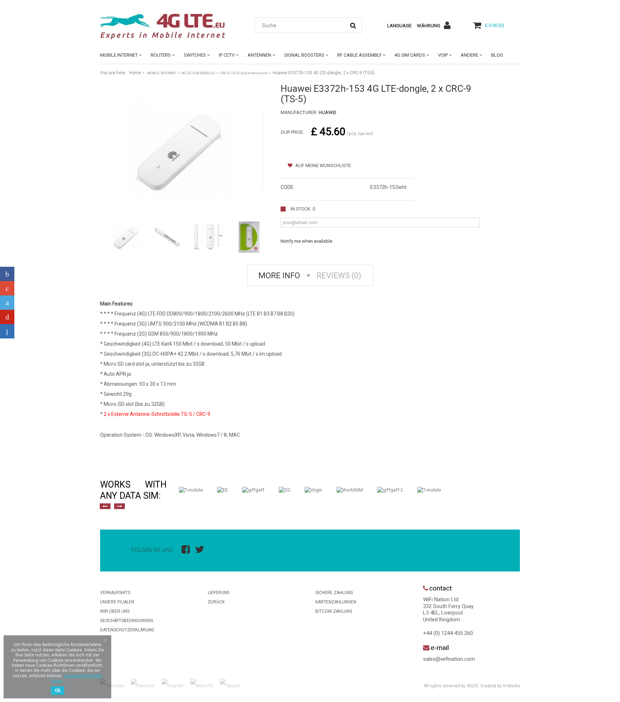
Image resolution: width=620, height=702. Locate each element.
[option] (191, 490)
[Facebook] (7, 274)
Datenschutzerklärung (127, 629)
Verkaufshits (115, 592)
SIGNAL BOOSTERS (304, 55)
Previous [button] (105, 506)
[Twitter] (7, 302)
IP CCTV (227, 55)
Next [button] (119, 506)
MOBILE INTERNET (119, 55)
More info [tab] (279, 275)
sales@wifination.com (449, 659)
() (494, 25)
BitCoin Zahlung (333, 611)
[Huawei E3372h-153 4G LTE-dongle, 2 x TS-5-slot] (126, 237)
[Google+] (7, 288)
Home (135, 72)
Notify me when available (306, 241)
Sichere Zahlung (334, 592)
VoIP (443, 55)
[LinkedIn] (7, 331)
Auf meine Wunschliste (322, 165)
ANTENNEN (259, 55)
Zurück (216, 601)
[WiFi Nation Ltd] (166, 26)
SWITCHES (195, 55)
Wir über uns (115, 611)
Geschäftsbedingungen (126, 620)
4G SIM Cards (409, 55)
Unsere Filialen (117, 601)
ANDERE (469, 55)
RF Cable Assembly (359, 55)
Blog (497, 55)
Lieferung (219, 592)
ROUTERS (161, 55)
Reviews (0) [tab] (338, 275)
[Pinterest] (7, 317)
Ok (57, 690)
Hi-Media (511, 685)
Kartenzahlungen (335, 601)
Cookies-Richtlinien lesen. (76, 678)
